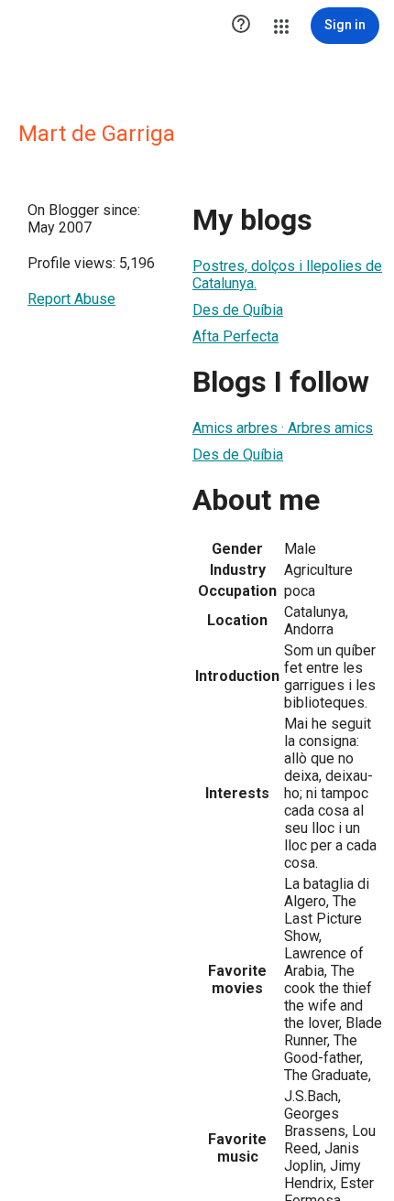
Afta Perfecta (235, 336)
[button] (241, 26)
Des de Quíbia (237, 310)
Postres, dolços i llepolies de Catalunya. (287, 274)
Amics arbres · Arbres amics (282, 428)
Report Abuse (71, 299)
